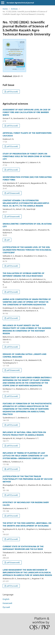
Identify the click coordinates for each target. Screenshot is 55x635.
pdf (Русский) (12, 91)
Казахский (7, 603)
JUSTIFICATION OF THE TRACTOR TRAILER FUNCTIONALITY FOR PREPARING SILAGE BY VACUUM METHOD (27, 479)
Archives (14, 9)
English (6, 599)
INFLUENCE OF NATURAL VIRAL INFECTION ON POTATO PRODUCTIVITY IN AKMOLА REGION (24, 433)
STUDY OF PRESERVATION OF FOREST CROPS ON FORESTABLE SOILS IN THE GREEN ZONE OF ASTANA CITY (26, 156)
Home (5, 9)
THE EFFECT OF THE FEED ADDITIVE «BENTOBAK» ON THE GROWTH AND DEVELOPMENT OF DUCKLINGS (27, 524)
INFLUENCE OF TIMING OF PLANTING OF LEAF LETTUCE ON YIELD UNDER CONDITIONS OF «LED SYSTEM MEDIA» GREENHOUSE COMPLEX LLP (25, 456)
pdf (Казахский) (13, 193)
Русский (6, 607)
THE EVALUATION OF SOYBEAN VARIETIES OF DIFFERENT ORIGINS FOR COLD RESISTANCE (23, 274)
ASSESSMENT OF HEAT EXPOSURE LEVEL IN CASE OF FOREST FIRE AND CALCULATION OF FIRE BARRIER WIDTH (26, 112)
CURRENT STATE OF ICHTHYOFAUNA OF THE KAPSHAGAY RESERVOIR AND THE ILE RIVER (23, 547)
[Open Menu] (2, 2)
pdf (7, 240)
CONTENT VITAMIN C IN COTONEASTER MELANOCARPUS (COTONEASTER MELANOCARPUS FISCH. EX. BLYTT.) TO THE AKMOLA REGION (26, 203)
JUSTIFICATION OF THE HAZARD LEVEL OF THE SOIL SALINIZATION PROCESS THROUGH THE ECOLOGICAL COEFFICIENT (27, 250)
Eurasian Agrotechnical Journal (20, 2)
